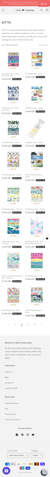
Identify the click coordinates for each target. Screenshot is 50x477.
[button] (3, 10)
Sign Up (44, 4)
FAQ (6, 409)
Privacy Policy (10, 414)
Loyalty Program (11, 388)
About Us (8, 372)
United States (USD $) (16, 455)
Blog (6, 377)
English (35, 455)
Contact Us (9, 383)
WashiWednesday (27, 472)
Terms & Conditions (12, 420)
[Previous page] (8, 324)
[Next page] (41, 324)
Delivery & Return (11, 403)
